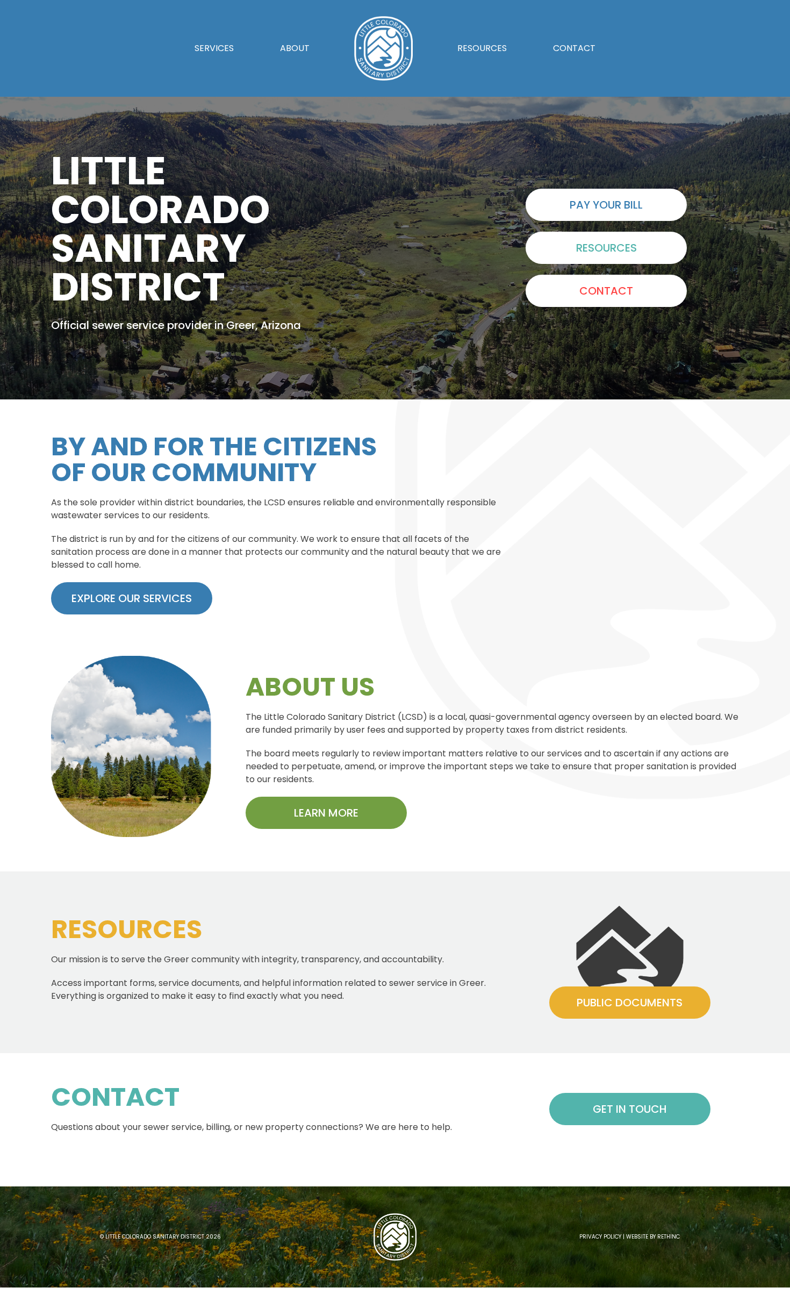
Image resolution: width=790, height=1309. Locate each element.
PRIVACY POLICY (600, 1237)
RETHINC (668, 1237)
